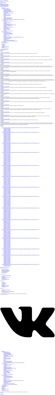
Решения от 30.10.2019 (7, 198)
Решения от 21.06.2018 (7, 212)
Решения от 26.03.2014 (7, 252)
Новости (3, 282)
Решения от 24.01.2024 (7, 143)
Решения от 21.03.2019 (7, 205)
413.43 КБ (1, 91)
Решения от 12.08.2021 (7, 182)
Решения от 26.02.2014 (7, 253)
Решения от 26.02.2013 (7, 262)
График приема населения (7, 367)
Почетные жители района (7, 10)
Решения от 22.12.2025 (7, 142)
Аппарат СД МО (4, 31)
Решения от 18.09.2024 (7, 148)
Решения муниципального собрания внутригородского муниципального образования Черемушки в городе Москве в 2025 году (20, 132)
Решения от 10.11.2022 (7, 172)
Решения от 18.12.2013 (7, 255)
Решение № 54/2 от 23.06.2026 (4, 83)
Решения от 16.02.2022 (7, 166)
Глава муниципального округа (8, 20)
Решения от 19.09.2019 (7, 200)
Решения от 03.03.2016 (7, 235)
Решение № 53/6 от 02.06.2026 (4, 100)
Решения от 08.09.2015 (7, 242)
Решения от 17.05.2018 (7, 213)
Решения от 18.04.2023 (7, 157)
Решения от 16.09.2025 (7, 139)
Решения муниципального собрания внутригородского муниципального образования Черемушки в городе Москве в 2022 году (20, 165)
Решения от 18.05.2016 (7, 233)
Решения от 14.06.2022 (7, 168)
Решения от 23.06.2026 (7, 131)
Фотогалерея (4, 41)
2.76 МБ (1, 68)
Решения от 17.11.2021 (7, 185)
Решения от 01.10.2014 (7, 249)
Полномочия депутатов (7, 22)
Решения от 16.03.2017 (7, 227)
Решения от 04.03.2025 (7, 134)
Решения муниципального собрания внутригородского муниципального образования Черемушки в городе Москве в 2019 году (20, 196)
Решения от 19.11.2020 (7, 194)
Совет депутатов (4, 363)
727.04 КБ (1, 120)
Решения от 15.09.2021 (7, 183)
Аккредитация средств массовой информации (10, 384)
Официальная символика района (8, 11)
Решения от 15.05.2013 (7, 260)
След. (8, 267)
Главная (3, 7)
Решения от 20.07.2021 (7, 181)
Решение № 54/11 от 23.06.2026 (4, 52)
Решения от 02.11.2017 (7, 221)
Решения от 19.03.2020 (7, 190)
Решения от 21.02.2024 (7, 144)
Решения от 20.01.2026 (7, 128)
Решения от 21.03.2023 (7, 156)
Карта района (4, 386)
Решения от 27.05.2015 (7, 244)
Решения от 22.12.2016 (7, 230)
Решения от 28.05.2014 (7, 251)
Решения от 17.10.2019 (7, 199)
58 (7, 267)
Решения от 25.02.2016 (7, 236)
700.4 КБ (1, 106)
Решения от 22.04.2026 (7, 130)
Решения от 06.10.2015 (7, 241)
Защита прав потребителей (8, 18)
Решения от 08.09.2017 (7, 223)
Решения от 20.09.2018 (7, 211)
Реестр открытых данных (5, 292)
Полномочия (6, 39)
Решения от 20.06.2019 (7, 201)
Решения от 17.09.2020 (7, 193)
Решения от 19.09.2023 (7, 160)
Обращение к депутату (5, 285)
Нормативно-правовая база (8, 25)
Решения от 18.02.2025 (7, 133)
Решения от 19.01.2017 (7, 228)
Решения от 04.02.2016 (7, 237)
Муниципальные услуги (7, 32)
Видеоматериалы (6, 27)
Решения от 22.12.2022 (7, 175)
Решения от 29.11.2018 (7, 209)
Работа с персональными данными (9, 40)
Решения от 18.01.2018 (7, 218)
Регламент (5, 23)
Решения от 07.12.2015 (7, 239)
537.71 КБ (1, 63)
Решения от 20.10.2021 (7, 184)
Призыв (5, 360)
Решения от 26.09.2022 (7, 170)
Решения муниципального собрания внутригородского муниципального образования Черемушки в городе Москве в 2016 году (20, 229)
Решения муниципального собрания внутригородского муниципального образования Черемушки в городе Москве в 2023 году (20, 152)
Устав (4, 16)
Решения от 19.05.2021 (7, 179)
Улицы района (6, 12)
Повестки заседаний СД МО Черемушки (8, 291)
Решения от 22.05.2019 (7, 203)
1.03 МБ (1, 125)
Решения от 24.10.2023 (7, 162)
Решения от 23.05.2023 (7, 158)
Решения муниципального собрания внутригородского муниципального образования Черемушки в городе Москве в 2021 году (20, 176)
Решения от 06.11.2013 (7, 257)
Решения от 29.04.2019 (7, 204)
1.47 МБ (1, 113)
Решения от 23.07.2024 (7, 147)
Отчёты (5, 373)
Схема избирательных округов (8, 356)
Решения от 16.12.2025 (7, 141)
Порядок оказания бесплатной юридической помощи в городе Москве (14, 19)
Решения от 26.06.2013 (7, 259)
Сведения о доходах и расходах (8, 374)
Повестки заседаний (7, 28)
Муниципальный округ (5, 8)
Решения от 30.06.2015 (7, 243)
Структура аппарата (7, 35)
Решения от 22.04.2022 (7, 167)
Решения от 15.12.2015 (7, 238)
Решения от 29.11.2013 (7, 256)
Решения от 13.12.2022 (7, 174)
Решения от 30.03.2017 (7, 226)
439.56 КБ (1, 57)
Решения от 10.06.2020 (7, 191)
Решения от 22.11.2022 (7, 173)
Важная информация (5, 42)
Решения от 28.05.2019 (7, 202)
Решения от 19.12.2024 (7, 151)
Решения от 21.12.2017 (7, 220)
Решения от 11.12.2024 (7, 150)
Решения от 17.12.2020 (7, 195)
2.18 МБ (1, 103)
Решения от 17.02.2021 (7, 177)
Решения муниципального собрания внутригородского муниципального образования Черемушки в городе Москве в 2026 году (20, 127)
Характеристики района (5, 270)
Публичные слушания (7, 14)
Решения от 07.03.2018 (7, 216)
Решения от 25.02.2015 (7, 247)
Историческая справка (7, 9)
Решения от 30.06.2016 (7, 232)
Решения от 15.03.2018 (7, 215)
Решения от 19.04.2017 (7, 225)
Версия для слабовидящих (4, 0)
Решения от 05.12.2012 (7, 265)
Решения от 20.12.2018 (7, 208)
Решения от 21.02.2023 (7, 154)
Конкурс (5, 36)
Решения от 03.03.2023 (7, 155)
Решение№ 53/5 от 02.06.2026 (4, 104)
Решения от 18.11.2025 (7, 140)
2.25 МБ (1, 81)
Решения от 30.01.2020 (7, 188)
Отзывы (3, 44)
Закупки (5, 34)
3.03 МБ (1, 95)
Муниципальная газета (7, 15)
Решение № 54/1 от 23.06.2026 (4, 86)
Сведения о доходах (7, 38)
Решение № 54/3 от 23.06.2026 (4, 78)
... (6, 267)
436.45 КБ (1, 60)
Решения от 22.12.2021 (7, 186)
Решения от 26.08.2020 (7, 192)
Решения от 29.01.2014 (7, 254)
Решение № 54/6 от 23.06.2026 (4, 65)
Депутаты (5, 21)
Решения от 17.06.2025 (7, 137)
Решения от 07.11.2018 (7, 210)
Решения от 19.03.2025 (7, 135)
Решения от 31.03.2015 (7, 245)
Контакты (3, 45)
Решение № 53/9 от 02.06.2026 (4, 89)
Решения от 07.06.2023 (7, 159)
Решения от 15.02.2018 (7, 217)
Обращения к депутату (5, 46)
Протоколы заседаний (7, 29)
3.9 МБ (1, 110)
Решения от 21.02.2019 (7, 206)
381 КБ (1, 54)
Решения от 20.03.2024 (7, 145)
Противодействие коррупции (8, 33)
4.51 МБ (1, 99)
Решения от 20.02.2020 (7, 189)
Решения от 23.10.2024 (7, 149)
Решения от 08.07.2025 (7, 138)
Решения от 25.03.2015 (7, 246)
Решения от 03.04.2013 (7, 261)
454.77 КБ (1, 88)
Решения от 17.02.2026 (7, 129)
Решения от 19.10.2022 (7, 171)
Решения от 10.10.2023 (7, 161)
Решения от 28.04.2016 (7, 234)
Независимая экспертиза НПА (8, 370)
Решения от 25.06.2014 (7, 250)
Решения (5, 26)
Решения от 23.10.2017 (7, 222)
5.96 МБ (1, 117)
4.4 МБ (1, 72)
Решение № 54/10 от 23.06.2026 (5, 55)
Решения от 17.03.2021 (7, 178)
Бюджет (5, 357)
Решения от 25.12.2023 (7, 164)
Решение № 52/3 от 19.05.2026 (4, 122)
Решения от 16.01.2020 (7, 187)
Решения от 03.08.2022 (7, 169)
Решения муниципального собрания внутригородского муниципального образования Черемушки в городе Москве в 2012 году (20, 264)
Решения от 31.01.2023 (7, 153)
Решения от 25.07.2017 (7, 224)
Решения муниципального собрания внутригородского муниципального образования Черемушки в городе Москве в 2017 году (20, 219)
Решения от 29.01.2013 (7, 263)
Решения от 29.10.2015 (7, 240)
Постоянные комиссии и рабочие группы (10, 24)
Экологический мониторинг (8, 17)
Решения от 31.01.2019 (7, 207)
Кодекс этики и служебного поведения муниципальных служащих (13, 380)
